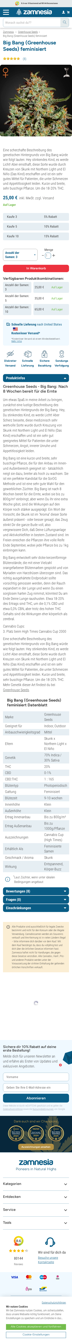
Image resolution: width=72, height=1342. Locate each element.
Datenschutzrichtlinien (54, 1302)
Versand (48, 198)
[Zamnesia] (34, 12)
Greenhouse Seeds (16, 690)
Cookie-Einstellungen (36, 1334)
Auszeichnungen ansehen (35, 1147)
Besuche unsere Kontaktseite (48, 1260)
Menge (48, 250)
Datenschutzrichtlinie (13, 1109)
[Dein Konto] (63, 12)
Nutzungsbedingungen (43, 1109)
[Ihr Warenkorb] (68, 12)
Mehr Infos (16, 341)
